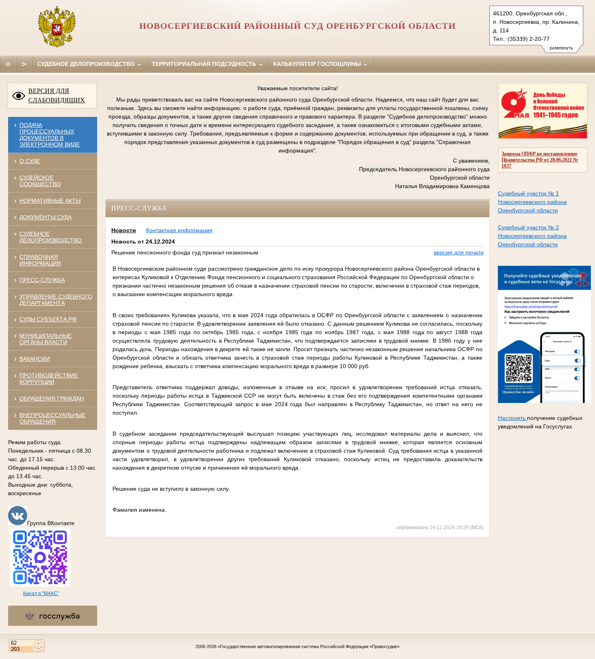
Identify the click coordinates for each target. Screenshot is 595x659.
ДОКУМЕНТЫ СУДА (45, 217)
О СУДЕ (29, 161)
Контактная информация (179, 230)
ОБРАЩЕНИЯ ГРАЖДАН (51, 398)
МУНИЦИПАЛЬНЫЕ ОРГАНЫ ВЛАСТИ (45, 339)
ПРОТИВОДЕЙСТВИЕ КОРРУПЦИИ (48, 378)
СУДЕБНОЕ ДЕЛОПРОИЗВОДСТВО (50, 237)
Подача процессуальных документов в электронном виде (49, 135)
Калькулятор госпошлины (318, 64)
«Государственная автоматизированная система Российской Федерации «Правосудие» (309, 646)
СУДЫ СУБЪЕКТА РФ (47, 319)
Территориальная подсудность (205, 64)
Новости (123, 230)
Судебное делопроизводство (86, 64)
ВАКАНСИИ (34, 359)
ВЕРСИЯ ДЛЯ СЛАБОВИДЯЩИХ (56, 95)
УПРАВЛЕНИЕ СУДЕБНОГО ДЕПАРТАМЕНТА (55, 299)
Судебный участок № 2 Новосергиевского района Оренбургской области (532, 236)
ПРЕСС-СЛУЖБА (42, 280)
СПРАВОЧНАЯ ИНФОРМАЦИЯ (40, 260)
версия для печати (459, 252)
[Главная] (8, 64)
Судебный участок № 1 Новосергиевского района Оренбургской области (532, 202)
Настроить (512, 418)
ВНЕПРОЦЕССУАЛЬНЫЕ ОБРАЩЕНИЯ (52, 418)
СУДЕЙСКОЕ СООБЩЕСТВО (40, 180)
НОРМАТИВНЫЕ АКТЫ (50, 200)
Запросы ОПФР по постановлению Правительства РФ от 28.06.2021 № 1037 (540, 160)
